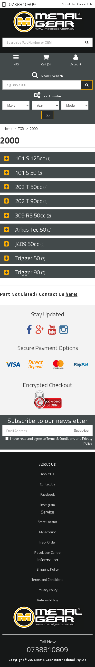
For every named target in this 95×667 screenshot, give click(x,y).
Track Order (47, 542)
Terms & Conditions (61, 438)
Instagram (47, 504)
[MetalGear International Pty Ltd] (47, 20)
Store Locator (47, 521)
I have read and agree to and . (51, 441)
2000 (34, 128)
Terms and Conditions (47, 579)
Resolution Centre (47, 552)
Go (48, 115)
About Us (68, 4)
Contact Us (85, 4)
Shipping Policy (48, 569)
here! (71, 294)
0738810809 (22, 3)
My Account (47, 531)
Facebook (47, 494)
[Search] (87, 42)
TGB (21, 128)
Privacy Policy (87, 441)
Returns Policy (47, 600)
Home (8, 128)
